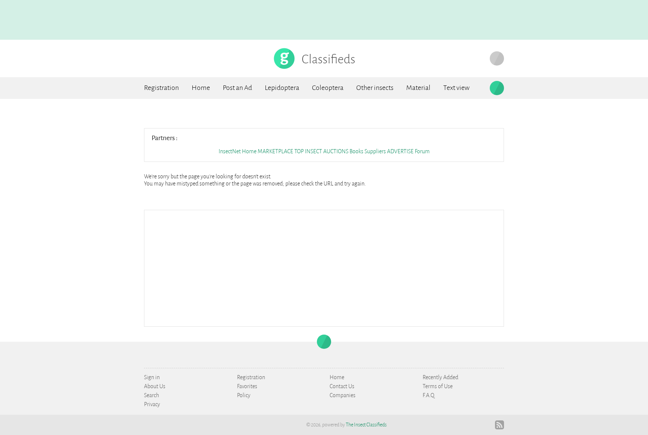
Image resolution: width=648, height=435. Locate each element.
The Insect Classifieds (366, 425)
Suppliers (375, 151)
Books (357, 151)
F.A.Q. (429, 395)
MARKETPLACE (275, 151)
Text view (456, 87)
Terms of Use (438, 386)
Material (418, 87)
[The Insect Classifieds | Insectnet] (315, 58)
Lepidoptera (282, 87)
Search (151, 395)
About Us (154, 386)
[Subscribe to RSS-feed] (499, 424)
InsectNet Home (237, 151)
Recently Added (440, 377)
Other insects (374, 87)
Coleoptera (328, 87)
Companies (343, 395)
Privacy (152, 404)
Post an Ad (237, 87)
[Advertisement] (324, 267)
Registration (161, 87)
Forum (422, 151)
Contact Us (342, 386)
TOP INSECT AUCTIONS (321, 151)
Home (201, 87)
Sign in (152, 377)
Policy (243, 395)
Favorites (247, 386)
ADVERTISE (400, 151)
